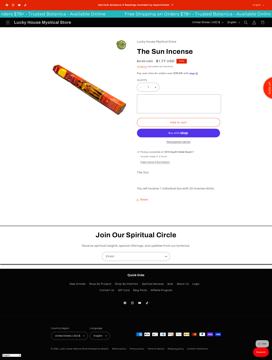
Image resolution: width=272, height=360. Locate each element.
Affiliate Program (162, 290)
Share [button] (144, 199)
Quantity (142, 80)
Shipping (142, 66)
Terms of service (156, 349)
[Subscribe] (166, 256)
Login (196, 284)
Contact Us (106, 290)
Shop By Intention (126, 284)
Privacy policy (137, 349)
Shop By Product (100, 284)
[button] (8, 22)
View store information (155, 162)
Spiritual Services (153, 284)
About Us (183, 284)
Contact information (197, 349)
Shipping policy (176, 349)
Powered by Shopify (98, 349)
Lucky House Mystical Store (74, 349)
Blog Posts (140, 290)
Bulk (170, 284)
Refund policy (119, 349)
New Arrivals (78, 284)
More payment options (179, 142)
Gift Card (124, 290)
